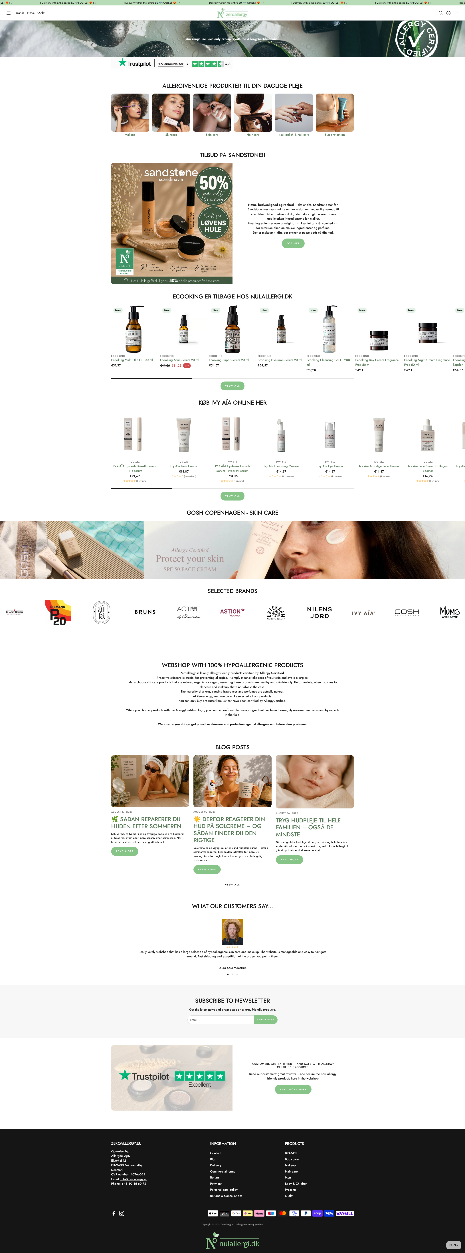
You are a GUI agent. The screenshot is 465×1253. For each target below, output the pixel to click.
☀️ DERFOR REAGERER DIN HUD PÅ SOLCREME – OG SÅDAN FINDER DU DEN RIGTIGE (229, 829)
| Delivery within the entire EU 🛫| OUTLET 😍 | (368, 2)
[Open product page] (130, 113)
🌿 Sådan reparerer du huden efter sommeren (146, 822)
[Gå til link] (232, 67)
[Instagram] (121, 1213)
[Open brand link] (18, 612)
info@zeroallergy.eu (133, 1179)
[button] (8, 13)
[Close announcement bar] (461, 2)
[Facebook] (113, 1213)
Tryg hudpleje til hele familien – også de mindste (308, 827)
